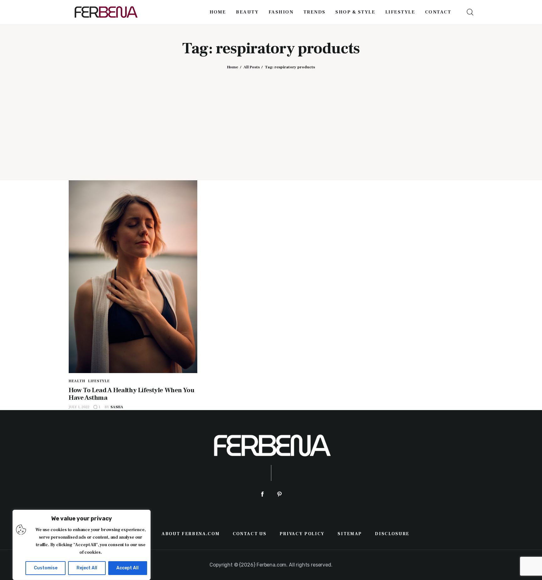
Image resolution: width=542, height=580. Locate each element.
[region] (82, 545)
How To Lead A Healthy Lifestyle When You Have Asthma (131, 394)
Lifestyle (98, 381)
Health (77, 381)
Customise (45, 568)
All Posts (251, 67)
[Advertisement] (271, 120)
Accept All (127, 568)
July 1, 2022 (79, 407)
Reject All (87, 568)
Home (232, 67)
